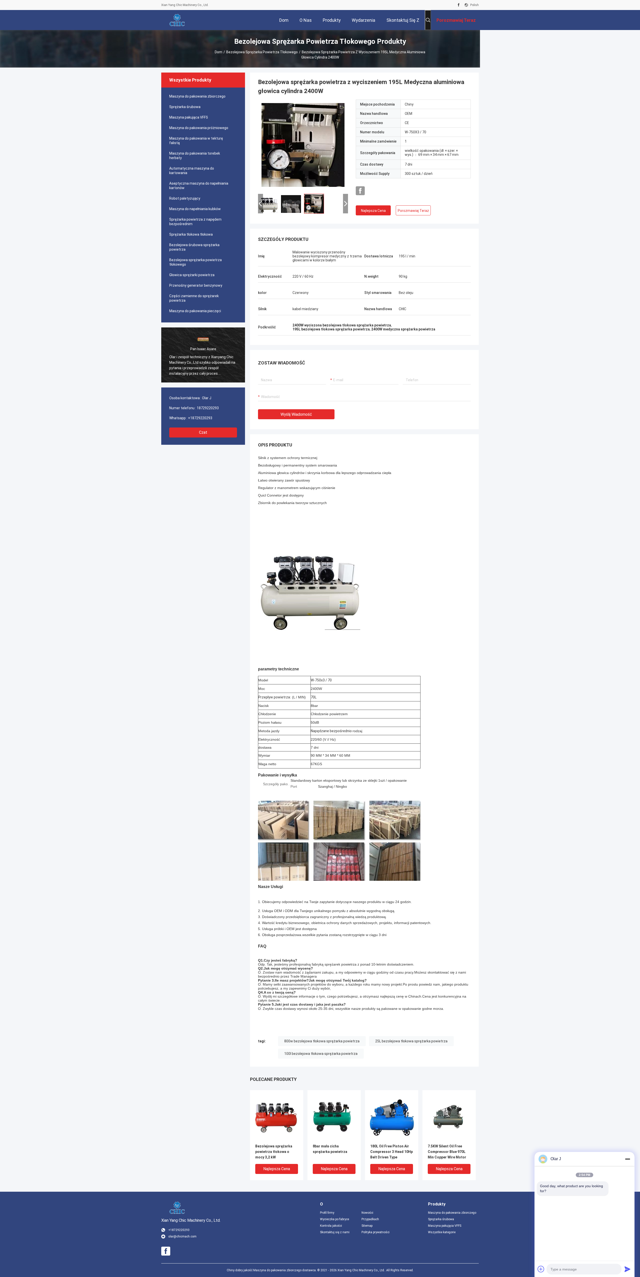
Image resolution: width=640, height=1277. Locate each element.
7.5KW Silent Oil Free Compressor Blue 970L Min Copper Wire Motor (447, 1151)
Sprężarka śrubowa (184, 107)
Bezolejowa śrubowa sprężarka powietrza (194, 247)
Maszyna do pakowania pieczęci (195, 311)
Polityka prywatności (376, 1232)
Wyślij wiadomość (296, 414)
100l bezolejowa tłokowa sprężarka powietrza (321, 1054)
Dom (218, 52)
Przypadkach (370, 1219)
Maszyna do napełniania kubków (195, 209)
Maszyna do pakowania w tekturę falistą (196, 140)
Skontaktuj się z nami (335, 1232)
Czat (203, 432)
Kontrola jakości (331, 1225)
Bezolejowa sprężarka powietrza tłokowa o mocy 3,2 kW (273, 1151)
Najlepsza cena (373, 211)
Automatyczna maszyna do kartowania (191, 170)
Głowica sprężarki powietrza (191, 275)
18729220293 (208, 408)
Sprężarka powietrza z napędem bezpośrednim (195, 221)
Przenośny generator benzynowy (195, 285)
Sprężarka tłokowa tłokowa (191, 234)
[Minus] (627, 1159)
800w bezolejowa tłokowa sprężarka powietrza (322, 1041)
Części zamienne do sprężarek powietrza (194, 298)
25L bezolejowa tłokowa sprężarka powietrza (411, 1041)
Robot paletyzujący (184, 198)
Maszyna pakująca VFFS (188, 117)
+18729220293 (200, 418)
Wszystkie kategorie (442, 1232)
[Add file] (541, 1268)
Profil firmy (327, 1212)
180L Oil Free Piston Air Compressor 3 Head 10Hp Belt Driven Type (391, 1151)
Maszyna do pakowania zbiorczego (197, 96)
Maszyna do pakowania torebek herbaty (194, 155)
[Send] (628, 1268)
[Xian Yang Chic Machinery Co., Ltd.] (177, 20)
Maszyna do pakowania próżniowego (198, 128)
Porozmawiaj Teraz (413, 211)
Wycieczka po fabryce (334, 1219)
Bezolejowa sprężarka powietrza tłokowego (262, 52)
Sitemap (367, 1225)
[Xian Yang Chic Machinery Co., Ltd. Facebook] (458, 5)
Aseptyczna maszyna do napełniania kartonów (198, 185)
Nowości (367, 1212)
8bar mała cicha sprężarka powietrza (330, 1149)
